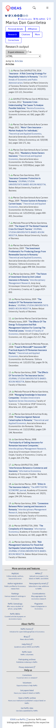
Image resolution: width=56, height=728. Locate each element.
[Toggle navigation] (34, 8)
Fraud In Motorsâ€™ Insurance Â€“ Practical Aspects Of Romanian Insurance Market (28, 350)
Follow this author (26, 19)
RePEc (23, 719)
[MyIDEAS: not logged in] (48, 19)
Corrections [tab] (13, 40)
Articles (19, 61)
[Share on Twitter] (12, 15)
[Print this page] (27, 15)
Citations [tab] (26, 34)
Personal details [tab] (15, 29)
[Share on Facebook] (15, 15)
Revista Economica (35, 108)
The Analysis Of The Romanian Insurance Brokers (25, 302)
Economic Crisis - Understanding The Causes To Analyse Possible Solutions (26, 105)
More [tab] (37, 34)
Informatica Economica (30, 471)
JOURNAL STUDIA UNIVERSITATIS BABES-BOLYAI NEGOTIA (26, 232)
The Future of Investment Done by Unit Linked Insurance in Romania (28, 277)
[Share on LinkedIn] (21, 15)
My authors (40, 19)
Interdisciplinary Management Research (27, 449)
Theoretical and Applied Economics (25, 134)
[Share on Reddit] (18, 15)
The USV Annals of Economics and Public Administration (28, 80)
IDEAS (13, 719)
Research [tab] (12, 34)
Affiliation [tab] (32, 29)
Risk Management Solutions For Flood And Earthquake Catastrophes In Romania (26, 545)
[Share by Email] (24, 15)
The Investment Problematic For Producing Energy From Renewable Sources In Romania (27, 251)
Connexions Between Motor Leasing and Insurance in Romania (28, 506)
